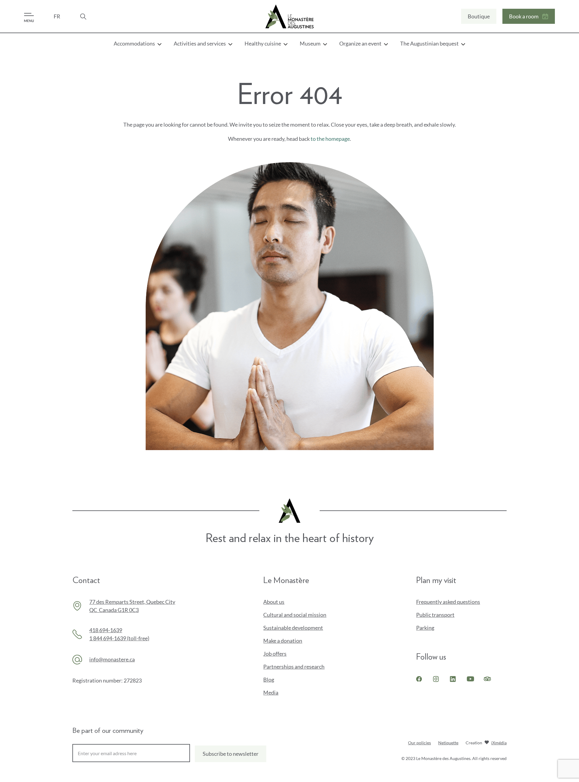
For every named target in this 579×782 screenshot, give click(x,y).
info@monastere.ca (112, 659)
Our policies (419, 742)
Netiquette (448, 742)
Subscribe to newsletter (230, 753)
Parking (425, 627)
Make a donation (292, 641)
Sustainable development (293, 627)
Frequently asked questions (448, 601)
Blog (268, 679)
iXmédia (499, 743)
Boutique (479, 16)
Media (270, 692)
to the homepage (330, 138)
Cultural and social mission (294, 614)
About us (273, 601)
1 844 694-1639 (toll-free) (119, 638)
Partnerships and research (293, 666)
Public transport (435, 614)
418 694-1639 (105, 630)
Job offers (274, 653)
